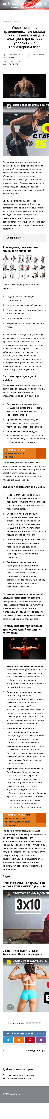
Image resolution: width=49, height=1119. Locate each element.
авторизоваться (23, 1078)
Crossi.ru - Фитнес (24, 3)
